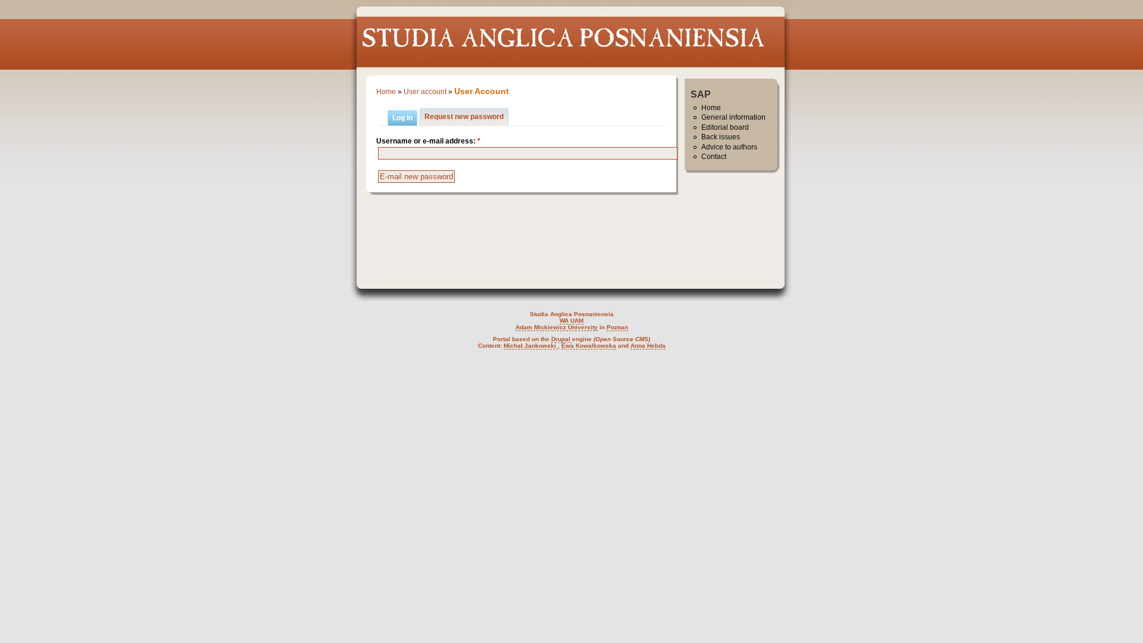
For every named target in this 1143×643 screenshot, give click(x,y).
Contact (713, 156)
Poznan (617, 327)
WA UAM (571, 320)
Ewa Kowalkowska (588, 345)
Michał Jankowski (531, 345)
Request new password (464, 117)
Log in (402, 118)
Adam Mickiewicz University (557, 327)
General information (733, 117)
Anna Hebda (648, 345)
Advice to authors (729, 147)
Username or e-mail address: (428, 141)
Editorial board (725, 127)
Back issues (720, 137)
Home (386, 92)
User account (425, 92)
